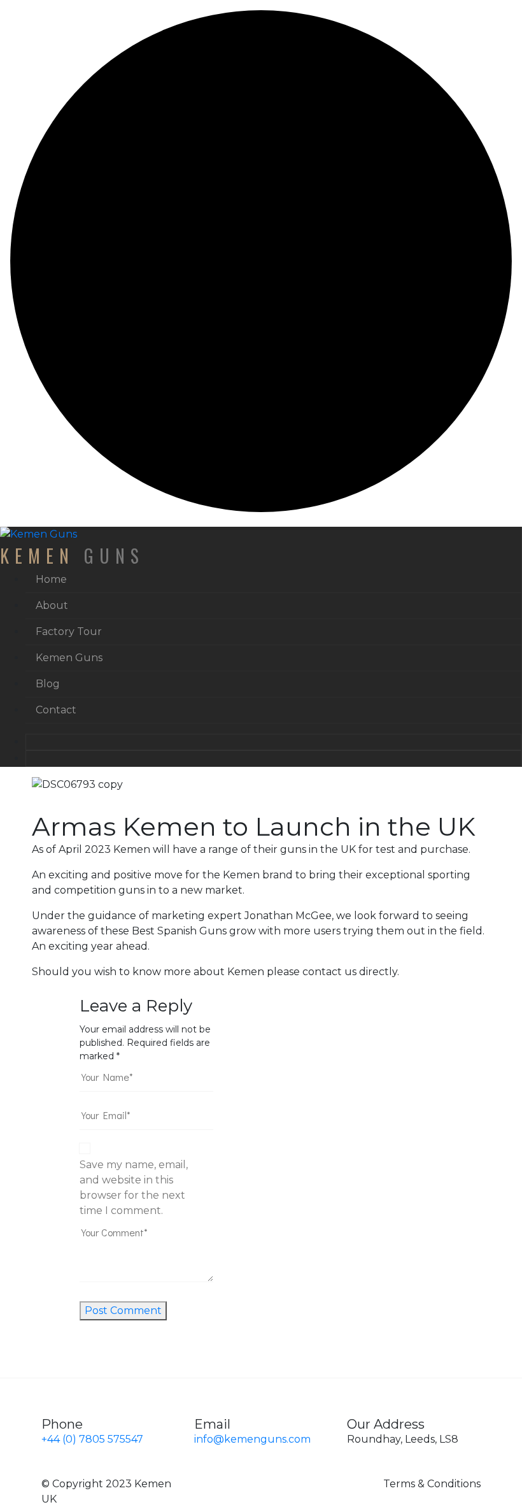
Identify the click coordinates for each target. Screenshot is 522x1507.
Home (51, 579)
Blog (48, 684)
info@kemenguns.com (252, 1439)
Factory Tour (69, 631)
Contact (56, 710)
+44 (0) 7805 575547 (92, 1439)
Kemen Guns (69, 658)
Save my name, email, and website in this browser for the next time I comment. (134, 1188)
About (52, 605)
